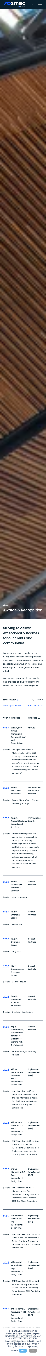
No (32, 1350)
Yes (23, 1350)
